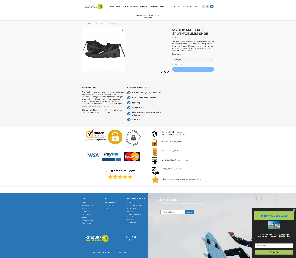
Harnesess (86, 214)
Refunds (130, 211)
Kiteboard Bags (87, 220)
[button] (203, 6)
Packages (85, 208)
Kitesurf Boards (87, 205)
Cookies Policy (132, 222)
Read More (176, 54)
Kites (84, 203)
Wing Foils (85, 211)
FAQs (129, 203)
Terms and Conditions (135, 205)
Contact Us (109, 205)
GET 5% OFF (274, 252)
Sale (83, 226)
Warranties (131, 219)
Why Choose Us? (111, 203)
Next (164, 17)
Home (84, 24)
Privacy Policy (132, 208)
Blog (106, 208)
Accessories (86, 223)
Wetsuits (85, 217)
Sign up (190, 212)
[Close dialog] (294, 210)
